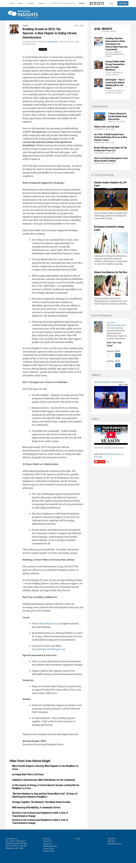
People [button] (31, 3)
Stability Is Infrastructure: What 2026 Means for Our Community (43, 779)
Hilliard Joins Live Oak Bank (106, 126)
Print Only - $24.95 (113, 351)
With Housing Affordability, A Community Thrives (36, 807)
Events (78, 839)
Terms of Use (48, 848)
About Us (46, 839)
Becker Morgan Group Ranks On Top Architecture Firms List (110, 149)
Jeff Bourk (109, 91)
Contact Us (47, 841)
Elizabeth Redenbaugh (113, 73)
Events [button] (41, 3)
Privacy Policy (48, 851)
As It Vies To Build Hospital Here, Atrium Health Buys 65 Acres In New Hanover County (110, 137)
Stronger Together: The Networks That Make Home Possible (41, 802)
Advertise (111, 841)
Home (12, 3)
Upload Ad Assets (114, 844)
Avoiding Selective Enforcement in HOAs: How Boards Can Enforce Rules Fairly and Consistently (116, 44)
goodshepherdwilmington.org (49, 649)
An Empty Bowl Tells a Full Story (28, 774)
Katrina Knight (52, 42)
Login (111, 3)
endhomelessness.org (48, 623)
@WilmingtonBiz (50, 846)
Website (12, 34)
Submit (81, 3)
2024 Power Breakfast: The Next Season (109, 382)
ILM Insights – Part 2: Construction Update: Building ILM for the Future (115, 83)
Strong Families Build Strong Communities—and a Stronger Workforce (115, 65)
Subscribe (112, 839)
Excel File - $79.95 (113, 361)
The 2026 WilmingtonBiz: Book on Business (116, 325)
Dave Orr (108, 52)
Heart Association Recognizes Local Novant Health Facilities (111, 159)
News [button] (20, 3)
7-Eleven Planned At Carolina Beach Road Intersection (117, 116)
